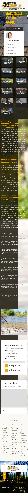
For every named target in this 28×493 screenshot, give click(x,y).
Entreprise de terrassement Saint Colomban (24, 432)
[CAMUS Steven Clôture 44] (14, 5)
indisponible (17, 14)
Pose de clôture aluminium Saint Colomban (6, 448)
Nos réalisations (15, 29)
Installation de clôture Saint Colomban (24, 452)
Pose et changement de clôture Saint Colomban (6, 428)
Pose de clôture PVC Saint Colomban (14, 427)
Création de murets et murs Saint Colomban (24, 442)
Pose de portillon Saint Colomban (6, 438)
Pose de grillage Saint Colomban (14, 436)
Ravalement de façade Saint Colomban (14, 445)
